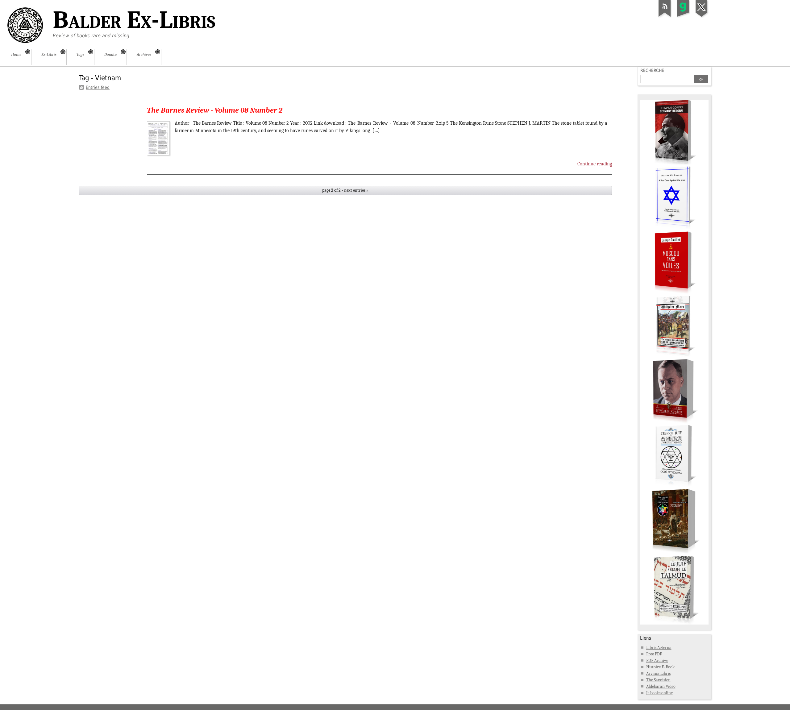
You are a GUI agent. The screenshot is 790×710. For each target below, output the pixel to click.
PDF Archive (657, 660)
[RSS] (665, 17)
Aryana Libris (658, 673)
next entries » (356, 190)
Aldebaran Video (661, 686)
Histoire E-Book (660, 667)
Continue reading (594, 164)
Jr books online (659, 692)
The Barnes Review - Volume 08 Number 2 (214, 110)
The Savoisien (658, 680)
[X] (702, 17)
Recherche (652, 70)
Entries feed (98, 87)
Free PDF (654, 654)
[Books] (674, 623)
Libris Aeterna (659, 647)
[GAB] (683, 17)
